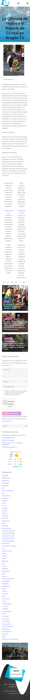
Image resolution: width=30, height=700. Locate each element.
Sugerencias (5, 586)
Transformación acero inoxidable (8, 213)
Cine (3, 493)
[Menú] (18, 3)
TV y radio (5, 594)
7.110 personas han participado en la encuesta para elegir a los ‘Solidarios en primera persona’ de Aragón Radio (15, 345)
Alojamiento (5, 480)
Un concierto (6, 599)
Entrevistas (5, 516)
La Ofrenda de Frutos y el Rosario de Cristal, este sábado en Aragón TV (13, 306)
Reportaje (5, 568)
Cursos (4, 503)
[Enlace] (5, 3)
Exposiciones (6, 521)
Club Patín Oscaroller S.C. (9, 447)
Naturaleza (5, 561)
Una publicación (6, 631)
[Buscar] (28, 3)
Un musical (5, 616)
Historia (4, 553)
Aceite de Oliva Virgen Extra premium (8, 185)
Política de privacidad (15, 693)
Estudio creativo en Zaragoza (8, 247)
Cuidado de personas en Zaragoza (21, 247)
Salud (3, 573)
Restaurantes (6, 571)
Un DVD (4, 601)
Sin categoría (6, 581)
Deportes (4, 513)
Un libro (4, 614)
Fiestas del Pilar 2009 (8, 533)
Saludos (4, 576)
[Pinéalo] (16, 282)
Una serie (4, 634)
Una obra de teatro (7, 626)
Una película (5, 629)
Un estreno (5, 606)
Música (4, 558)
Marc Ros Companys (8, 440)
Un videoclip (5, 619)
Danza (4, 506)
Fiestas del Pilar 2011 (8, 538)
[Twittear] (8, 282)
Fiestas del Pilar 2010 (8, 536)
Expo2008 (5, 518)
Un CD (4, 596)
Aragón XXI (5, 485)
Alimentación (6, 478)
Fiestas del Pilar (6, 528)
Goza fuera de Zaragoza (9, 546)
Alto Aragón (5, 483)
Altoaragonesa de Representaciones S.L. (14, 435)
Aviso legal (22, 691)
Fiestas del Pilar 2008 (8, 531)
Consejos (5, 500)
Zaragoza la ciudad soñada (10, 639)
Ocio (3, 563)
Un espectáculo (6, 604)
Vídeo (3, 636)
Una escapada (6, 621)
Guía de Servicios (7, 551)
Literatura (5, 556)
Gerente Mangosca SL (8, 438)
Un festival (5, 609)
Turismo (4, 591)
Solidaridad (5, 584)
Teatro (4, 589)
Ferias (4, 523)
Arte (3, 488)
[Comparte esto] (4, 282)
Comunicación (6, 495)
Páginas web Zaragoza (10, 691)
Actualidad (5, 475)
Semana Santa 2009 (8, 579)
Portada (4, 566)
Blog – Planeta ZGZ (8, 490)
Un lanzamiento (6, 611)
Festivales (5, 526)
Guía (3, 548)
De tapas (4, 511)
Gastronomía (6, 543)
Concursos (5, 498)
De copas (5, 508)
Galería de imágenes (8, 541)
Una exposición (6, 624)
